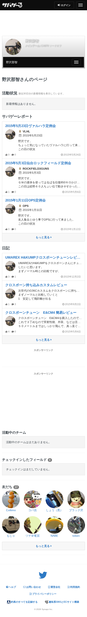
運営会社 (55, 587)
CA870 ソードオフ (51, 45)
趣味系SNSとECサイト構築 (63, 601)
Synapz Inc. (47, 609)
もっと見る (43, 237)
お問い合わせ (33, 587)
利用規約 (75, 587)
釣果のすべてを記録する (24, 601)
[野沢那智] (13, 47)
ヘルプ (12, 587)
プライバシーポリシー (44, 593)
